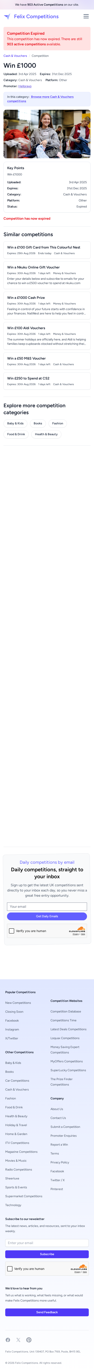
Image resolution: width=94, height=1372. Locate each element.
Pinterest (56, 1189)
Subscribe (47, 1254)
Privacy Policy (59, 1162)
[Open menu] (86, 16)
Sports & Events (16, 1187)
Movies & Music (16, 1161)
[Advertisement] (47, 646)
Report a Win (59, 1144)
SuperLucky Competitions (68, 1070)
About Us (56, 1109)
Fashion (57, 423)
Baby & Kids (15, 423)
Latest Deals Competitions (68, 1029)
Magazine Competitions (21, 1152)
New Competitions (18, 1003)
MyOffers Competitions (66, 1061)
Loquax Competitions (65, 1038)
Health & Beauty (46, 434)
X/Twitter (11, 1038)
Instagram (12, 1029)
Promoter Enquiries (63, 1136)
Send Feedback (47, 1312)
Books (38, 423)
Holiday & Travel (16, 1125)
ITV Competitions (17, 1143)
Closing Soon (14, 1012)
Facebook (12, 1020)
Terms (54, 1153)
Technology (13, 1205)
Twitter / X (57, 1180)
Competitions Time (63, 1020)
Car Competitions (17, 1081)
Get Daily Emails (47, 916)
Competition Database (65, 1011)
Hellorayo (24, 86)
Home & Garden (16, 1134)
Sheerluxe (12, 1178)
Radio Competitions (18, 1169)
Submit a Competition (65, 1127)
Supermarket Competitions (23, 1196)
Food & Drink (16, 434)
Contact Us (58, 1118)
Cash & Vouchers (15, 56)
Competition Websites (66, 1001)
